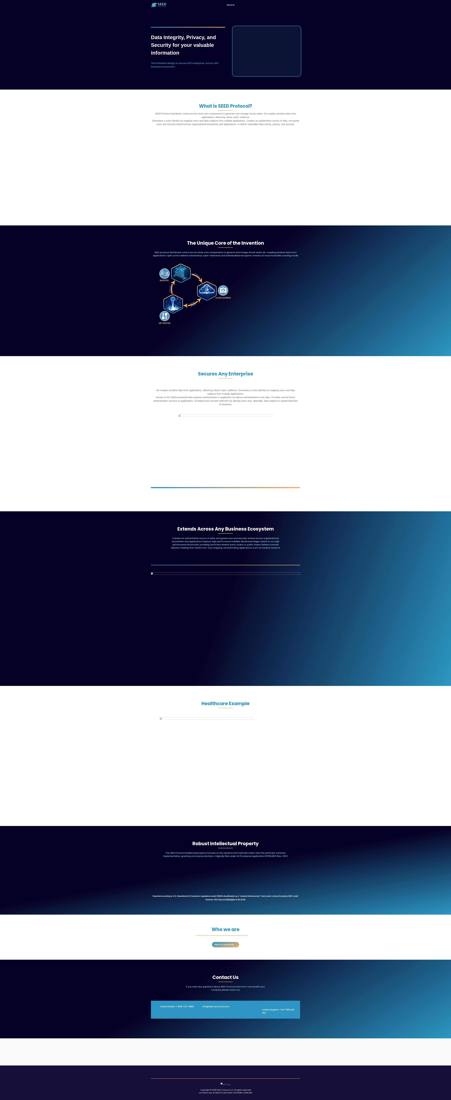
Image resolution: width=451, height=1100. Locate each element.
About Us (231, 5)
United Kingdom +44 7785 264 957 (278, 1011)
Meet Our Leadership (224, 944)
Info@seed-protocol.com (215, 1006)
